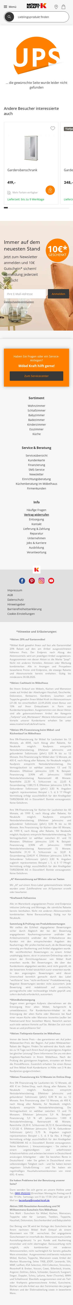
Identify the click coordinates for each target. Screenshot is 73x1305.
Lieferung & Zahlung (36, 529)
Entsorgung (36, 519)
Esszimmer (36, 429)
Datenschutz (15, 599)
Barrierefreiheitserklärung (24, 609)
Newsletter (36, 474)
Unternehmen (36, 538)
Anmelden (58, 294)
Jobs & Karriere (36, 543)
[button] (9, 7)
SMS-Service (37, 469)
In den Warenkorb (50, 190)
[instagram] (41, 580)
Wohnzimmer (36, 406)
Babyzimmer (36, 415)
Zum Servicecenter (36, 376)
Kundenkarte (36, 460)
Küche (37, 434)
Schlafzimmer (37, 410)
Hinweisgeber (16, 604)
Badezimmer (36, 420)
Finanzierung (36, 465)
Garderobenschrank (17, 203)
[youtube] (51, 580)
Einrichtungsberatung (36, 479)
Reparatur (36, 533)
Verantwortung (36, 552)
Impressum (14, 590)
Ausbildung (36, 547)
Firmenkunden (36, 488)
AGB (10, 595)
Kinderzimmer (36, 424)
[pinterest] (32, 580)
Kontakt (36, 524)
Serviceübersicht (36, 455)
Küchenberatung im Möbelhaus (36, 484)
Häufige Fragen (36, 510)
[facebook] (22, 580)
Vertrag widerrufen (36, 514)
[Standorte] (56, 7)
